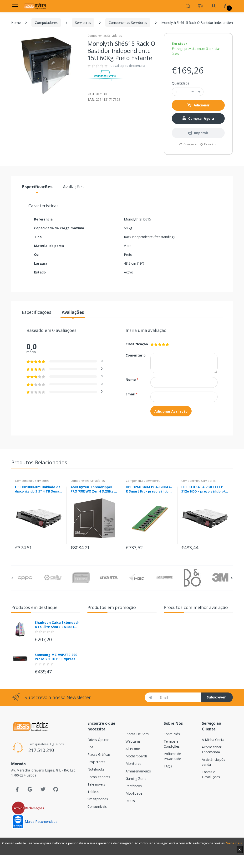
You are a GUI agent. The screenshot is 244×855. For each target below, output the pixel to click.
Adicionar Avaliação (171, 411)
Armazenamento (138, 771)
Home (15, 22)
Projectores (96, 762)
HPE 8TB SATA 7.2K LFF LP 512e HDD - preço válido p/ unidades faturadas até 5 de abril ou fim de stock (203, 489)
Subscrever (216, 697)
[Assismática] (35, 6)
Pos (90, 747)
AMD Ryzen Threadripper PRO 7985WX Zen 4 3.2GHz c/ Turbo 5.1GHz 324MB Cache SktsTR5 (94, 489)
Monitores (133, 763)
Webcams (133, 741)
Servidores (83, 22)
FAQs (168, 766)
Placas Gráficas (99, 754)
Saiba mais (234, 843)
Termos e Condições (172, 744)
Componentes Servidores (128, 22)
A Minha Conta (213, 739)
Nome (132, 379)
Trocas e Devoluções (211, 774)
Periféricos (134, 786)
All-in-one (133, 748)
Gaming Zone (136, 778)
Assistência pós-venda (214, 762)
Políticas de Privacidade (172, 756)
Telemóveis (96, 784)
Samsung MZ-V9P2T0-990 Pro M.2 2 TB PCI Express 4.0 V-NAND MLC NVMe (56, 657)
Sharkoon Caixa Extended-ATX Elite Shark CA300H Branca (57, 624)
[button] (188, 5)
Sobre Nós (172, 734)
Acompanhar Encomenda (211, 749)
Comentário (134, 355)
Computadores (46, 22)
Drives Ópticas (98, 739)
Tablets (93, 791)
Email (131, 394)
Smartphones (97, 799)
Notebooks (96, 769)
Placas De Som (137, 734)
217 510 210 (41, 750)
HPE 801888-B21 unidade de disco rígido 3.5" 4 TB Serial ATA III (37, 489)
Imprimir (201, 133)
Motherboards (136, 756)
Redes (130, 800)
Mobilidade (134, 793)
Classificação (134, 344)
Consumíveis (97, 806)
